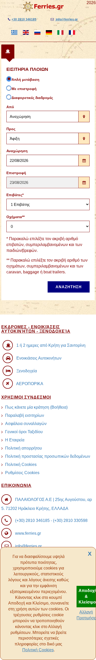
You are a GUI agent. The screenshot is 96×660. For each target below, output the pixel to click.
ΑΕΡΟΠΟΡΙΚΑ (29, 384)
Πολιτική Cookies (38, 650)
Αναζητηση (69, 287)
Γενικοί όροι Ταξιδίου (24, 432)
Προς (10, 129)
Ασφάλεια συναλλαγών (26, 423)
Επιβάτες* (15, 195)
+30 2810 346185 (24, 19)
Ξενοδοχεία (26, 371)
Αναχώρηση (17, 151)
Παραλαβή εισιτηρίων (24, 415)
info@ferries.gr (66, 19)
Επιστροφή (16, 173)
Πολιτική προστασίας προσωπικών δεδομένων (47, 456)
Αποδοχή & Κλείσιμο (87, 596)
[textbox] (42, 116)
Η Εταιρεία (14, 440)
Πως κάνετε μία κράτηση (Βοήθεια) (36, 407)
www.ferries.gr (28, 533)
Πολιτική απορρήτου (23, 448)
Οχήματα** (15, 217)
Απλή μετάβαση (25, 79)
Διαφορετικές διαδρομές (32, 98)
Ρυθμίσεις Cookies (22, 473)
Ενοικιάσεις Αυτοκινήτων (38, 358)
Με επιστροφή (24, 89)
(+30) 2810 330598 (70, 520)
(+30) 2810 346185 (32, 520)
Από (10, 107)
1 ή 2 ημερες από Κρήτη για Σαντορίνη (51, 345)
